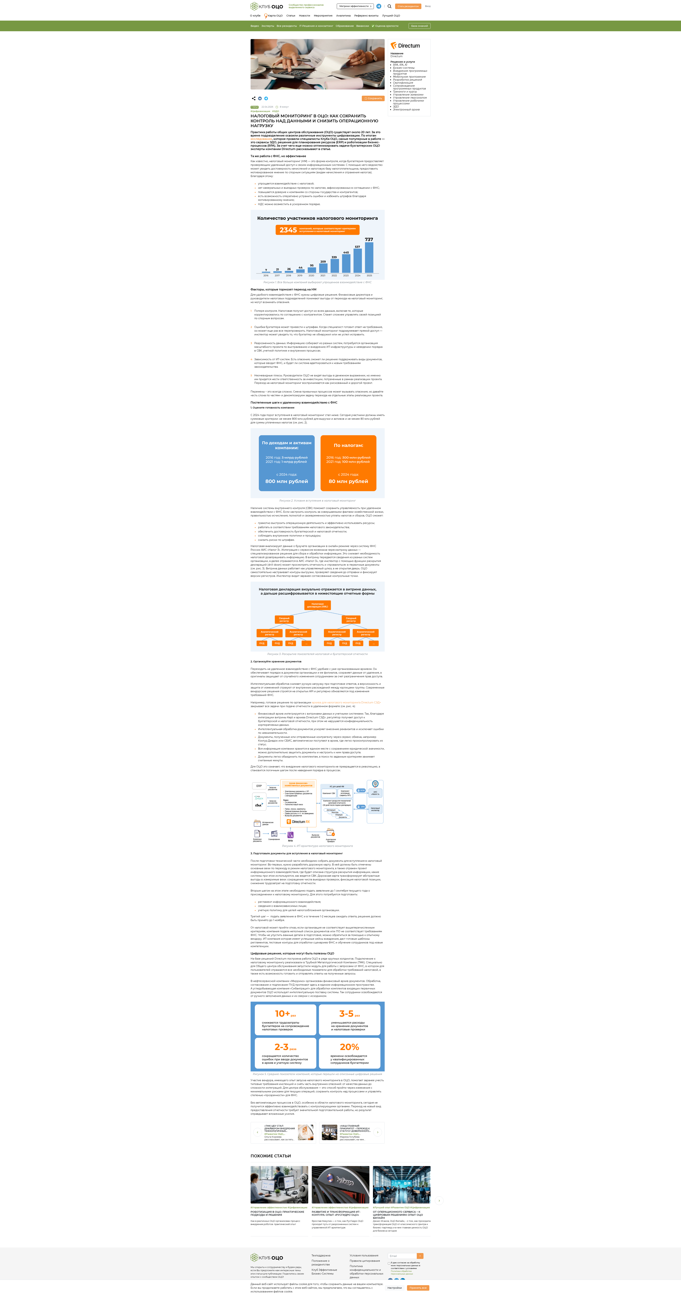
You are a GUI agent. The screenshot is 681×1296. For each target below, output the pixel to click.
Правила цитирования (365, 1260)
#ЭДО (275, 111)
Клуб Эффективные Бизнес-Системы (324, 1271)
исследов (258, 139)
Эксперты (267, 26)
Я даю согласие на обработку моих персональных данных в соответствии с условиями (405, 1268)
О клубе (255, 15)
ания (268, 139)
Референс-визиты (366, 15)
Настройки (394, 1287)
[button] (439, 1201)
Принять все (418, 1287)
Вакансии (362, 26)
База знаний (419, 26)
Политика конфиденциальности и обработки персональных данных (366, 1272)
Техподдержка (321, 1255)
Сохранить (375, 98)
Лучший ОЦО (391, 15)
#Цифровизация (260, 111)
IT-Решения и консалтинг (316, 26)
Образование (345, 26)
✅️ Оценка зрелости (385, 26)
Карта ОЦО (275, 15)
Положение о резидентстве (321, 1262)
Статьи (290, 15)
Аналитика (343, 15)
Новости (304, 15)
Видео (255, 26)
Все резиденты (287, 26)
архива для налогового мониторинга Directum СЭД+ (346, 702)
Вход (428, 6)
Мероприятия (323, 15)
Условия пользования (364, 1255)
